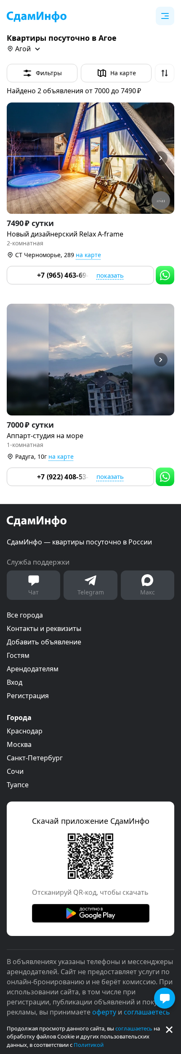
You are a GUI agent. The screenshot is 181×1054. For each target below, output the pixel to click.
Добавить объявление (44, 642)
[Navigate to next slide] (164, 158)
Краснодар (25, 731)
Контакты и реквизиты (44, 628)
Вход (14, 682)
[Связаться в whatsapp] (165, 275)
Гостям (18, 655)
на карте (88, 255)
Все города (25, 615)
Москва (19, 744)
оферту (104, 1012)
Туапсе (18, 784)
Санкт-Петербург (35, 757)
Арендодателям (33, 668)
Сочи (15, 771)
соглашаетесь (133, 1028)
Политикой (89, 1045)
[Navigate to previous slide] (17, 158)
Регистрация (28, 695)
